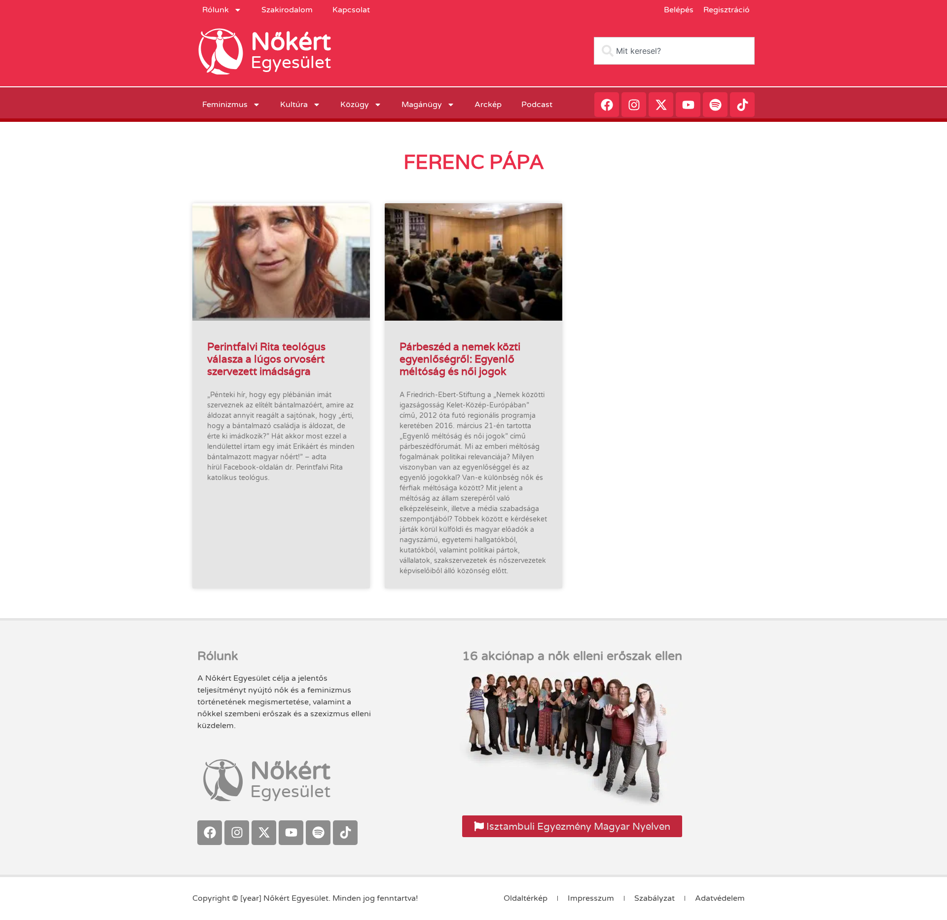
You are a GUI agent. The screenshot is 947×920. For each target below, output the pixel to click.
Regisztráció (726, 10)
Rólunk (215, 10)
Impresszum (591, 898)
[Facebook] (606, 104)
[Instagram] (633, 104)
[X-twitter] (661, 104)
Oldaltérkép (525, 898)
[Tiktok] (742, 104)
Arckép (488, 105)
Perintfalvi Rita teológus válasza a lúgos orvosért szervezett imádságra (266, 359)
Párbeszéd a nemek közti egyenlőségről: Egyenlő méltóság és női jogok (460, 359)
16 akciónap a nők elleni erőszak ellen (572, 656)
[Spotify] (715, 104)
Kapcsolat (351, 10)
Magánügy (421, 105)
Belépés (678, 10)
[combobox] (674, 51)
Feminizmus (225, 105)
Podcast (536, 105)
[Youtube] (688, 104)
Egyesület (291, 62)
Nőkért (291, 42)
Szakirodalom (287, 10)
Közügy (354, 105)
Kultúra (294, 105)
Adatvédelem (720, 898)
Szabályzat (654, 898)
